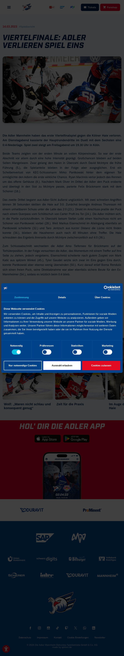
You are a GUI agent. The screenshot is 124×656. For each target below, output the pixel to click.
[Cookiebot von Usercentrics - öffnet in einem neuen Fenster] (106, 288)
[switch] (46, 352)
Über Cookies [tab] (102, 297)
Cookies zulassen (101, 365)
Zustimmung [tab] (21, 297)
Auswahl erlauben (62, 365)
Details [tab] (62, 297)
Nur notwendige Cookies (23, 365)
